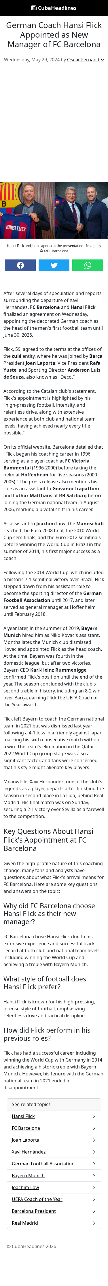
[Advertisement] (54, 124)
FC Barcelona (26, 1128)
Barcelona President (34, 1211)
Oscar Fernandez (85, 59)
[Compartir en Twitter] (54, 265)
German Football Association (43, 1163)
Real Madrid (25, 1223)
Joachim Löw (25, 1187)
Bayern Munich (28, 1175)
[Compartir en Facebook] (20, 265)
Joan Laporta (25, 1140)
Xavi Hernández (29, 1152)
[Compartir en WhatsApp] (87, 265)
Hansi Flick (23, 1116)
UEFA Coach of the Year (37, 1199)
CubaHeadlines (57, 7)
